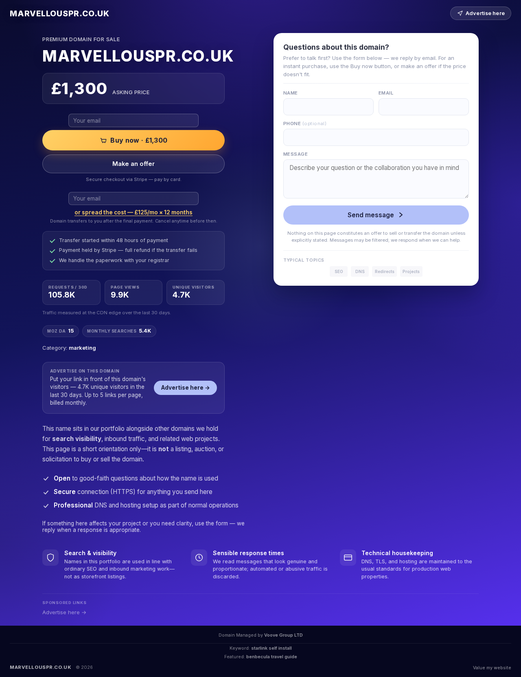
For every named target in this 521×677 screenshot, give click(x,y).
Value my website (492, 667)
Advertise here (485, 13)
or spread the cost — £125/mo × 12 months (133, 212)
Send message (371, 215)
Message (295, 154)
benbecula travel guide (271, 656)
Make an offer (133, 164)
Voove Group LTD (283, 635)
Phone (304, 123)
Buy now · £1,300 (138, 140)
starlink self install (271, 648)
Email (386, 93)
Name (290, 93)
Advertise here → (185, 387)
